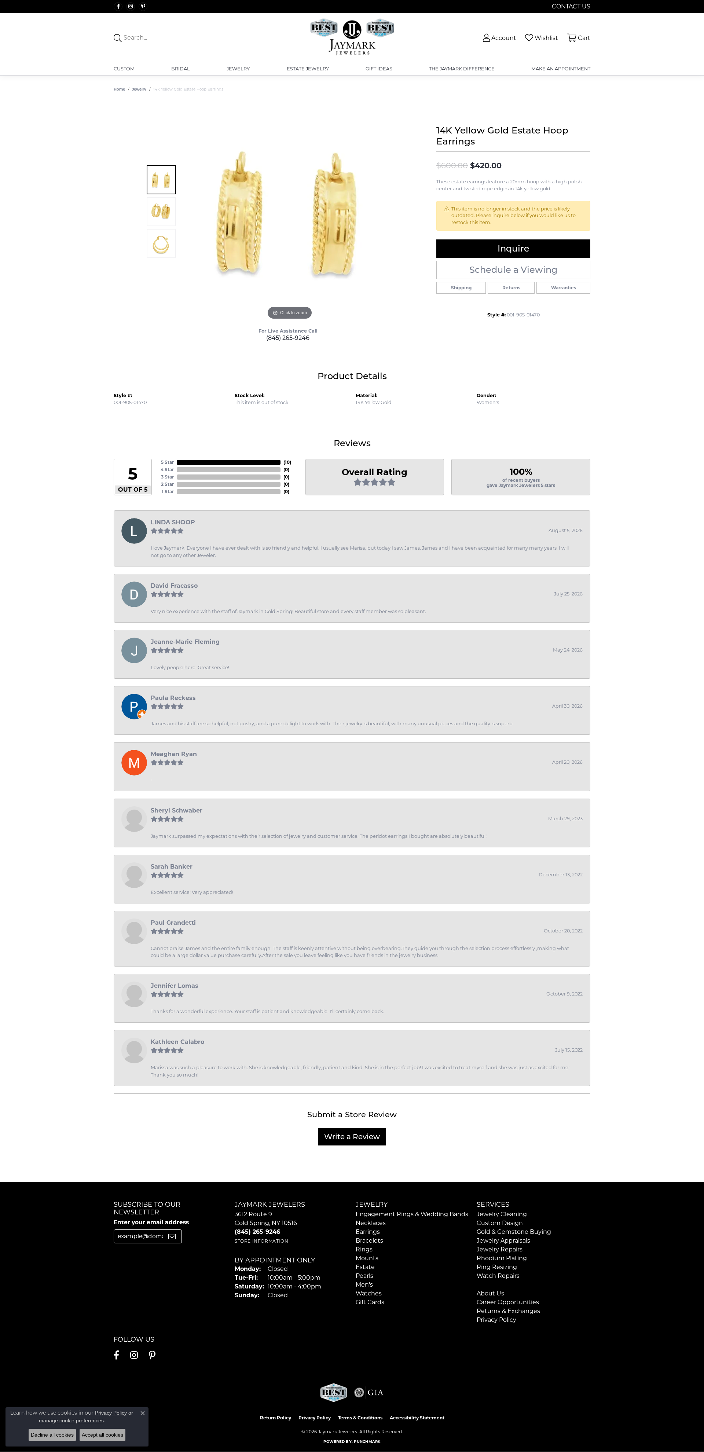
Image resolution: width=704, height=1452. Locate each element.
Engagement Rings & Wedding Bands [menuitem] (412, 1214)
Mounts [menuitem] (367, 1258)
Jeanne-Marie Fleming (185, 641)
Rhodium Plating (502, 1258)
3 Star (167, 477)
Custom (124, 69)
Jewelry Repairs (499, 1249)
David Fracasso (174, 585)
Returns (511, 287)
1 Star (168, 491)
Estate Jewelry (308, 69)
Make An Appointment (560, 69)
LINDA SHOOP (173, 522)
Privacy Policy (496, 1319)
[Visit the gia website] (369, 1392)
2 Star (167, 484)
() (287, 462)
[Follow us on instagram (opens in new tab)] (130, 6)
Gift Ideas (379, 69)
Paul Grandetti (173, 922)
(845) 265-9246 (287, 337)
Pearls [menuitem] (364, 1275)
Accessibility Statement (417, 1417)
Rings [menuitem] (364, 1249)
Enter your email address (151, 1222)
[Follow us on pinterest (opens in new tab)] (143, 6)
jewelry (139, 89)
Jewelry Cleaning (502, 1214)
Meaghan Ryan (174, 754)
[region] (290, 212)
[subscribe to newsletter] (172, 1236)
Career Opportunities (508, 1302)
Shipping (461, 287)
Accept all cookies (102, 1435)
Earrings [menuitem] (368, 1231)
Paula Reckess (173, 697)
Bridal (180, 69)
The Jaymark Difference (462, 69)
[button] (498, 38)
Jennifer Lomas (174, 985)
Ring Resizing (497, 1267)
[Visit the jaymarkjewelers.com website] (333, 1392)
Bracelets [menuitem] (369, 1240)
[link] (570, 6)
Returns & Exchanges (508, 1311)
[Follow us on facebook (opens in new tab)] (118, 6)
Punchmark (367, 1441)
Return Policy (275, 1417)
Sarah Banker (171, 866)
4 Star (167, 469)
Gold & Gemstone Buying (514, 1231)
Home (119, 89)
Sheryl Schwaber (176, 810)
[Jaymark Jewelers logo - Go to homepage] (352, 38)
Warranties (563, 287)
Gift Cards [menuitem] (370, 1302)
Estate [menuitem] (365, 1267)
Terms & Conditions (360, 1417)
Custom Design (500, 1223)
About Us (490, 1293)
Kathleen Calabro (177, 1041)
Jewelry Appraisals (503, 1240)
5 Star (167, 462)
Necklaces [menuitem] (371, 1223)
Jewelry (238, 69)
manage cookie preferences (71, 1420)
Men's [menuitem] (364, 1284)
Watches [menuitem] (369, 1293)
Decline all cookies (52, 1435)
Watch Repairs (498, 1275)
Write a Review (352, 1136)
